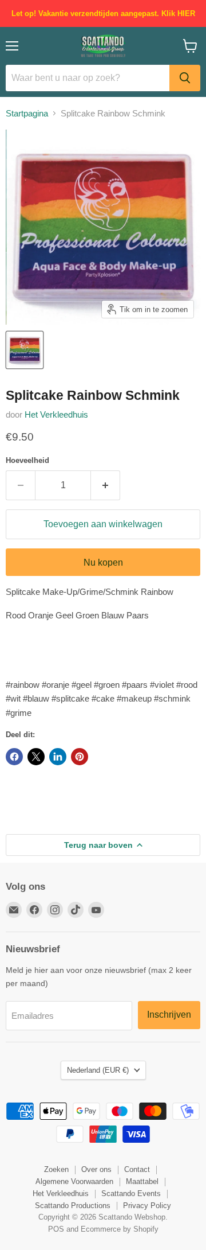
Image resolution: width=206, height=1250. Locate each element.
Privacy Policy (147, 1205)
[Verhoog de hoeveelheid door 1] (105, 485)
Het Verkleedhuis (56, 414)
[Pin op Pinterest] (79, 756)
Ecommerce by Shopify (120, 1229)
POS (56, 1229)
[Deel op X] (36, 756)
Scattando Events (131, 1193)
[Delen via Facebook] (14, 756)
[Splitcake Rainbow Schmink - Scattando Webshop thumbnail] (24, 350)
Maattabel (142, 1181)
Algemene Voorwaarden (74, 1181)
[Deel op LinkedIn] (57, 756)
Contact (137, 1169)
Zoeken (56, 1169)
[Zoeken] (184, 78)
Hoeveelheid (27, 460)
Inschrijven (169, 1014)
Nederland (98, 1070)
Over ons (96, 1169)
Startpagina (27, 113)
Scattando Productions (72, 1205)
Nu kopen (103, 562)
